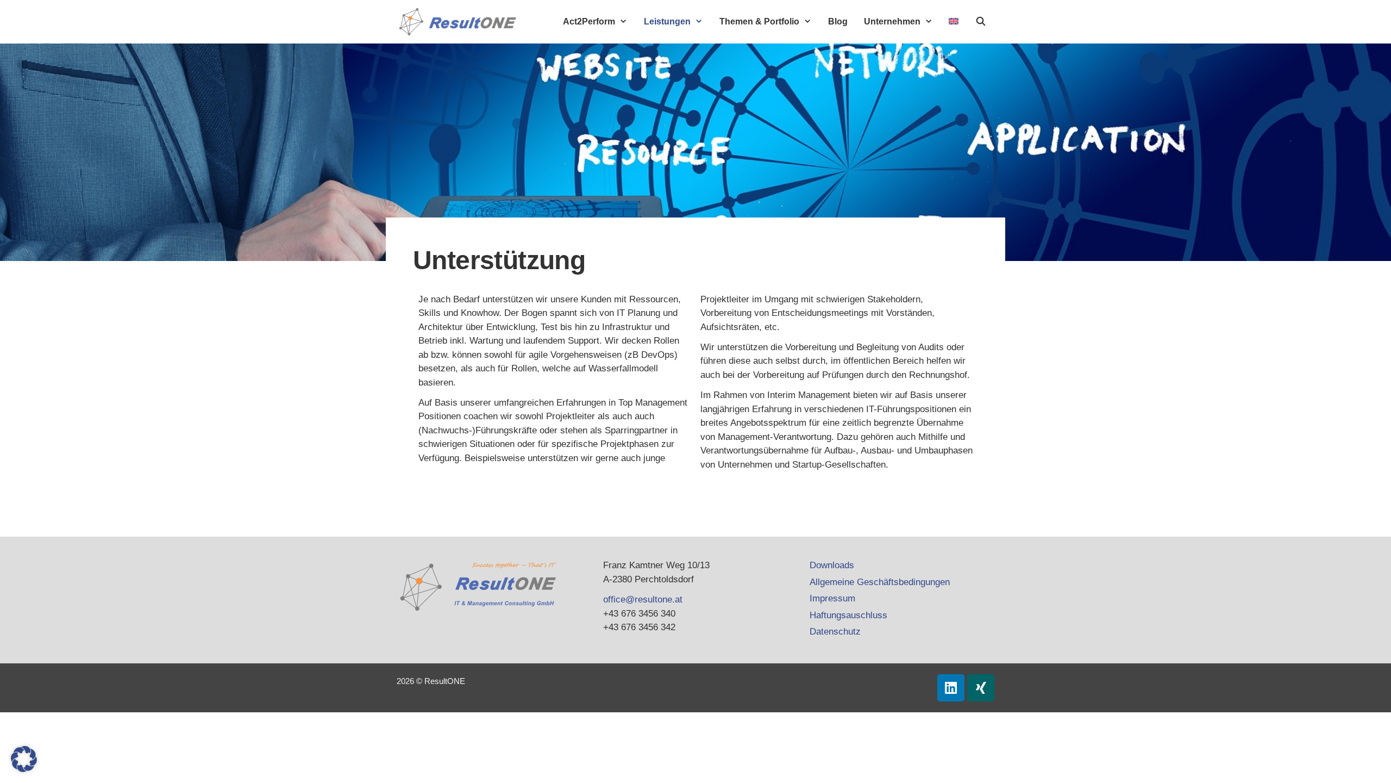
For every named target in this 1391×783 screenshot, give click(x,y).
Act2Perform (589, 21)
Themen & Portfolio (759, 21)
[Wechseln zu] (954, 21)
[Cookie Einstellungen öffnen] (24, 769)
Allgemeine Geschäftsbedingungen (880, 582)
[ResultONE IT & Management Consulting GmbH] (460, 22)
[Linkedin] (950, 687)
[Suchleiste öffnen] (980, 22)
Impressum (832, 598)
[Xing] (980, 687)
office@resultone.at (642, 599)
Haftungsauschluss (848, 615)
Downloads (832, 565)
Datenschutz (835, 631)
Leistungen (667, 21)
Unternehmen (892, 21)
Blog (838, 21)
